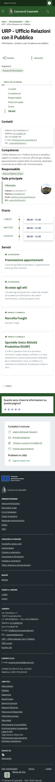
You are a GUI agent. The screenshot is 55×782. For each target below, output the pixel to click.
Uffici (27, 21)
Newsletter (7, 758)
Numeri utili (7, 647)
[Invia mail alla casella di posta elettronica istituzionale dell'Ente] (21, 630)
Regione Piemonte (10, 3)
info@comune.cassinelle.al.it (24, 139)
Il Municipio (10, 185)
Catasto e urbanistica (11, 552)
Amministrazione (15, 21)
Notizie (5, 579)
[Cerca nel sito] (46, 11)
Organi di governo (9, 516)
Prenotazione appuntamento (14, 737)
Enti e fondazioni (9, 512)
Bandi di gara (7, 699)
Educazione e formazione (13, 556)
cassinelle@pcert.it (17, 143)
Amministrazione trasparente (15, 728)
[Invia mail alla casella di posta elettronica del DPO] (21, 662)
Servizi (31, 768)
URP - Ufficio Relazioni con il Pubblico (18, 639)
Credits (49, 768)
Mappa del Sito (18, 771)
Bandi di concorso (9, 703)
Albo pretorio (7, 686)
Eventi (4, 598)
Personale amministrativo (13, 520)
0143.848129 (19, 133)
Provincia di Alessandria (12, 711)
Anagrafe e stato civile (11, 543)
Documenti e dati (9, 507)
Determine (6, 694)
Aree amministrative (11, 503)
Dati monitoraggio (9, 768)
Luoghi (4, 594)
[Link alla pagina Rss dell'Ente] (3, 754)
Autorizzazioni (8, 548)
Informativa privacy (10, 716)
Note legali (6, 720)
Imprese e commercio (11, 560)
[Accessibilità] (7, 775)
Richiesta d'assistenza (11, 741)
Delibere (5, 690)
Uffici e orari (7, 643)
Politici (4, 524)
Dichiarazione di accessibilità (14, 724)
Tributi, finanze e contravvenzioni (16, 565)
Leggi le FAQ (7, 731)
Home (4, 21)
